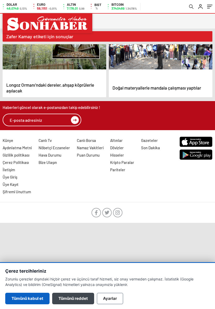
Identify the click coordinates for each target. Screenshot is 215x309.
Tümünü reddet (73, 298)
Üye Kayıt (11, 184)
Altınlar (116, 140)
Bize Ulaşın (48, 162)
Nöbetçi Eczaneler (54, 147)
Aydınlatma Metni (17, 147)
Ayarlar (110, 298)
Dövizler (117, 147)
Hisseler (117, 155)
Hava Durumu (50, 155)
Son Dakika (150, 147)
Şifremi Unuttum (17, 191)
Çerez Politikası (16, 162)
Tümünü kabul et (27, 298)
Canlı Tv (45, 140)
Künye (8, 140)
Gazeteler (149, 140)
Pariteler (117, 169)
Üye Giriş (10, 177)
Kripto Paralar (122, 162)
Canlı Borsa (86, 140)
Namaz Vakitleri (90, 147)
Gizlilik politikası (16, 155)
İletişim (9, 169)
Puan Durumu (88, 155)
